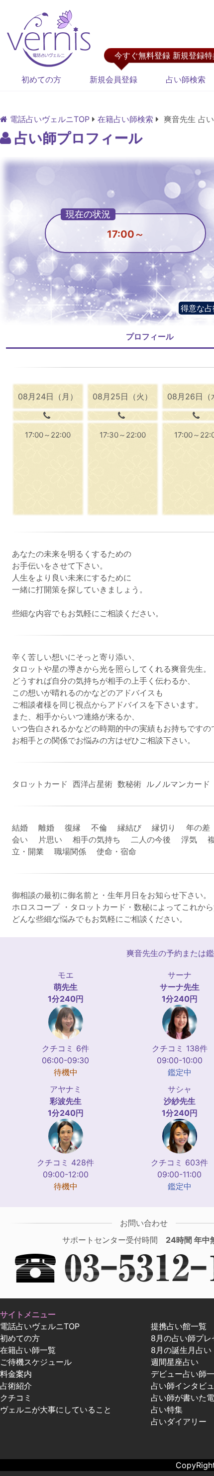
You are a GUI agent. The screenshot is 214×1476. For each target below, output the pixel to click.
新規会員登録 (113, 79)
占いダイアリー (179, 1421)
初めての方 (41, 79)
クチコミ (16, 1398)
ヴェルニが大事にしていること (55, 1409)
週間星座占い (175, 1362)
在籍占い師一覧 (28, 1350)
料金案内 (16, 1374)
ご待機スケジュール (36, 1362)
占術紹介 (16, 1386)
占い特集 (167, 1409)
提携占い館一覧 (179, 1326)
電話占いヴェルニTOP (40, 1326)
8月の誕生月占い (181, 1350)
